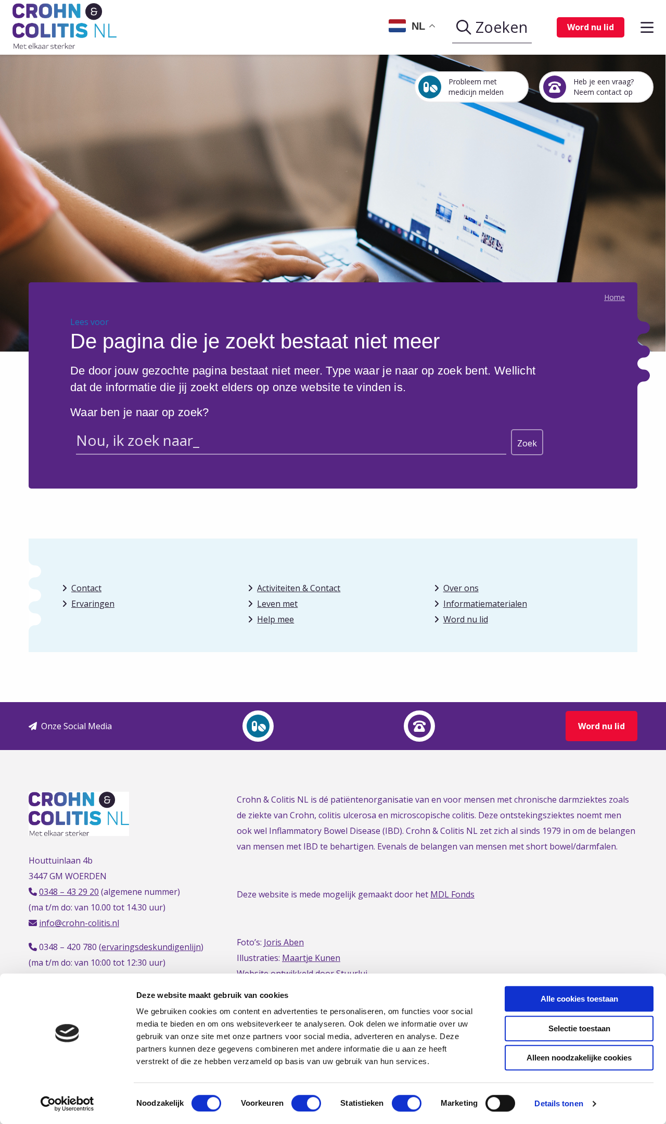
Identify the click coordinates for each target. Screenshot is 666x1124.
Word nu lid (590, 27)
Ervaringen (92, 603)
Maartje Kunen (311, 958)
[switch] (306, 1103)
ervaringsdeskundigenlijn (151, 947)
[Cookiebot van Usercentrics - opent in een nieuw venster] (67, 1103)
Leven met (277, 603)
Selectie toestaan (579, 1028)
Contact (86, 588)
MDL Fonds (452, 894)
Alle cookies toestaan (579, 998)
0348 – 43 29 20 (69, 891)
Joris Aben (284, 942)
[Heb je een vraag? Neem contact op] (419, 726)
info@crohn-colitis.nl (79, 923)
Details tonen (558, 1103)
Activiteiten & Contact (298, 588)
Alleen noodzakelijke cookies (579, 1057)
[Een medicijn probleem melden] (258, 726)
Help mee (275, 619)
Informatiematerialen (485, 603)
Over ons (461, 588)
